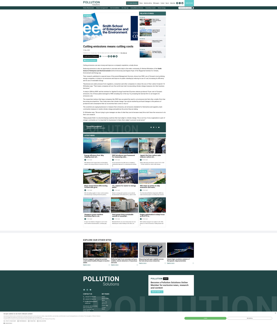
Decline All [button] (250, 318)
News (103, 300)
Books (103, 309)
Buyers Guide (105, 298)
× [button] (275, 313)
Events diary (105, 305)
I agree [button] (205, 318)
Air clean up (125, 8)
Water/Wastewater (88, 8)
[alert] (138, 318)
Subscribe (172, 3)
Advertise (104, 303)
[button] (4, 321)
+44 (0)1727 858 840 (90, 297)
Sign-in (167, 3)
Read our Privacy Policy (50, 318)
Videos (141, 3)
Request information (90, 60)
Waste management (102, 8)
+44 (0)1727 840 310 (90, 299)
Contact (162, 3)
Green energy (162, 8)
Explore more (86, 265)
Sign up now (189, 3)
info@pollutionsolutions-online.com (91, 302)
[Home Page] (91, 3)
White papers (156, 3)
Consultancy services (137, 8)
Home (103, 297)
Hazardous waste (150, 8)
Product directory (133, 3)
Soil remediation (114, 8)
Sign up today (156, 291)
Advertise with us (148, 3)
